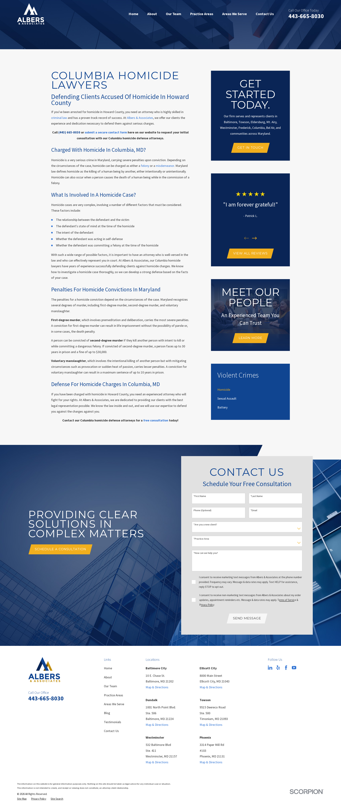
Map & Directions (157, 687)
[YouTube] (294, 667)
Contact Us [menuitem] (265, 14)
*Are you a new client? (205, 524)
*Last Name (257, 496)
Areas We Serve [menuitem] (234, 14)
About (108, 677)
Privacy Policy (206, 604)
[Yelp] (278, 667)
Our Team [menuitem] (173, 14)
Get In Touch (250, 148)
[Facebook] (286, 667)
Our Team (110, 686)
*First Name (200, 496)
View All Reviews (250, 253)
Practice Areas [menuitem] (201, 14)
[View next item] (254, 238)
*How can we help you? (206, 553)
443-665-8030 (306, 16)
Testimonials (112, 722)
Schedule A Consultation (60, 549)
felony (145, 166)
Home (108, 668)
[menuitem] (223, 389)
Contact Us (111, 731)
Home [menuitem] (133, 14)
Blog (107, 713)
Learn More (250, 338)
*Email (254, 510)
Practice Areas (113, 695)
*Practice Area (201, 538)
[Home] (30, 14)
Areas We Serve (114, 704)
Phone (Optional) (202, 510)
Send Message (247, 618)
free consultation (155, 420)
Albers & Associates (140, 118)
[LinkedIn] (270, 667)
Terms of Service (286, 600)
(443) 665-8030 (69, 132)
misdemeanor (165, 166)
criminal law (59, 118)
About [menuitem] (152, 14)
